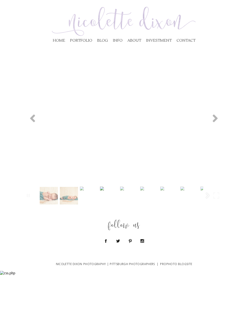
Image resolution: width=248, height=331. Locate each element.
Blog (102, 40)
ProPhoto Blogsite (176, 264)
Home (59, 40)
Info (118, 40)
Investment (159, 40)
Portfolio (81, 40)
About (134, 40)
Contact (186, 40)
